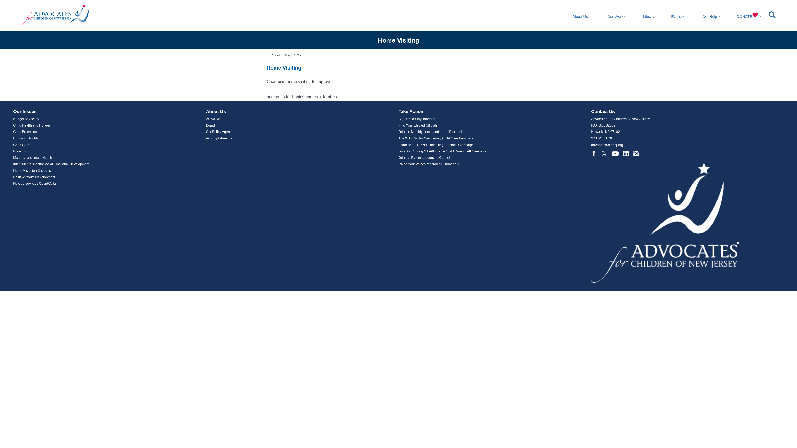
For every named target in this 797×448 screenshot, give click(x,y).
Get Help (709, 17)
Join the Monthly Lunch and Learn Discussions (432, 132)
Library (648, 17)
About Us (580, 17)
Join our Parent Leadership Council (424, 157)
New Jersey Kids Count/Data (34, 183)
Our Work (615, 17)
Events (677, 17)
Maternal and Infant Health (32, 157)
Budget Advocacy (26, 119)
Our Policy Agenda (219, 132)
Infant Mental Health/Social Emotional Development (51, 164)
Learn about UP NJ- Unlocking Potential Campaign (436, 145)
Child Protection (25, 132)
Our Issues (25, 111)
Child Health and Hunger (31, 125)
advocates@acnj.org (607, 145)
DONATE (744, 17)
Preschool (20, 151)
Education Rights (26, 138)
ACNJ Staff (214, 119)
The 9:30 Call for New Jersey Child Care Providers (435, 138)
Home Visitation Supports (32, 170)
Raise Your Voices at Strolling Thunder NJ (429, 164)
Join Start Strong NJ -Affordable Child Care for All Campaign (442, 151)
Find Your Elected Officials (418, 125)
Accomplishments (219, 138)
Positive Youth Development (34, 177)
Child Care (21, 145)
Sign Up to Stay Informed (416, 119)
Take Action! (411, 111)
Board (210, 125)
